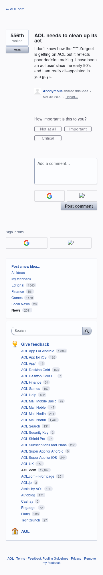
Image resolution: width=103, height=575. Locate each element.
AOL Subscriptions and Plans (44, 444)
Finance (17, 291)
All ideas (18, 272)
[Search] (87, 331)
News (16, 310)
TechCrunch (31, 519)
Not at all (51, 129)
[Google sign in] (49, 196)
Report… (72, 96)
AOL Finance (31, 382)
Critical (52, 138)
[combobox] (48, 330)
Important (80, 129)
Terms (20, 558)
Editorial (17, 285)
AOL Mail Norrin (34, 419)
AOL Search (31, 425)
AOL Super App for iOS (39, 457)
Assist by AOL (32, 488)
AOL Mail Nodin (34, 413)
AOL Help (29, 394)
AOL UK (28, 463)
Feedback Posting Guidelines (48, 558)
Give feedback (35, 344)
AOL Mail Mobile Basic (39, 400)
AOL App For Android (38, 350)
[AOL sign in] (82, 196)
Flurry (26, 513)
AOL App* (29, 363)
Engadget (29, 507)
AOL (25, 531)
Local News (20, 303)
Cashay (27, 501)
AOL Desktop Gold (36, 369)
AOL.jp (27, 482)
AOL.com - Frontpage (38, 476)
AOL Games (31, 388)
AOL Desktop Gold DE (39, 375)
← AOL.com (15, 8)
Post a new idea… (25, 266)
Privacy (76, 558)
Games (17, 297)
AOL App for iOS (34, 357)
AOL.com (29, 469)
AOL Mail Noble (34, 407)
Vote (17, 50)
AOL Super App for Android (42, 451)
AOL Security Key (35, 432)
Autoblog (28, 494)
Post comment (79, 206)
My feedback (21, 278)
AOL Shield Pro (33, 438)
